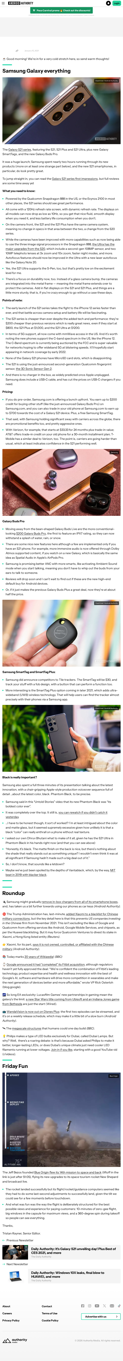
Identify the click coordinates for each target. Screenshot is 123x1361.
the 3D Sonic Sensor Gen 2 (34, 369)
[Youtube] (97, 1305)
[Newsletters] (112, 1305)
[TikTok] (119, 1305)
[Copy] (17, 50)
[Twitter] (104, 1305)
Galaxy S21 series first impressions (75, 179)
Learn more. (89, 15)
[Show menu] (3, 3)
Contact (47, 1306)
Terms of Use (49, 1313)
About (6, 1306)
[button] (61, 3)
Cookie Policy (50, 1320)
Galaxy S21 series (19, 149)
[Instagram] (89, 1305)
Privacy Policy (11, 1320)
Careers (7, 1313)
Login (117, 3)
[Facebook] (82, 1305)
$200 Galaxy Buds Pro (31, 533)
